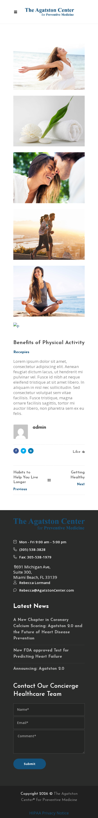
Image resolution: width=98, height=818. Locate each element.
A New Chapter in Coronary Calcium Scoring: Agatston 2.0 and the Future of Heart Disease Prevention (47, 629)
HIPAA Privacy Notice (49, 813)
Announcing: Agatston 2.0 (38, 669)
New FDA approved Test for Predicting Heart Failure (41, 653)
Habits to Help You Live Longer (25, 477)
